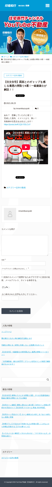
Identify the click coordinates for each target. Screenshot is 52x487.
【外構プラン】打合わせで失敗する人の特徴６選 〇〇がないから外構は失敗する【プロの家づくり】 (25, 425)
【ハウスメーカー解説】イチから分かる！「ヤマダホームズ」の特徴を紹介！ (26, 434)
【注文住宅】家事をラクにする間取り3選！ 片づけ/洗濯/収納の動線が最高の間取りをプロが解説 (25, 396)
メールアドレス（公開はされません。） (14, 269)
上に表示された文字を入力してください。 (19, 294)
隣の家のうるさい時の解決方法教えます (16, 338)
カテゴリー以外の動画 (16, 188)
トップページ (6, 332)
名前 (2, 260)
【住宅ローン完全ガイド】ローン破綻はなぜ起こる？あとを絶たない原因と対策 (26, 415)
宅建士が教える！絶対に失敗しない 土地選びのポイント (22, 345)
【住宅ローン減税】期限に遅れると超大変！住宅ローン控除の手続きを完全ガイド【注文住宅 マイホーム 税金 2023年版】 (26, 406)
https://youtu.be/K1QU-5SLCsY (17, 124)
